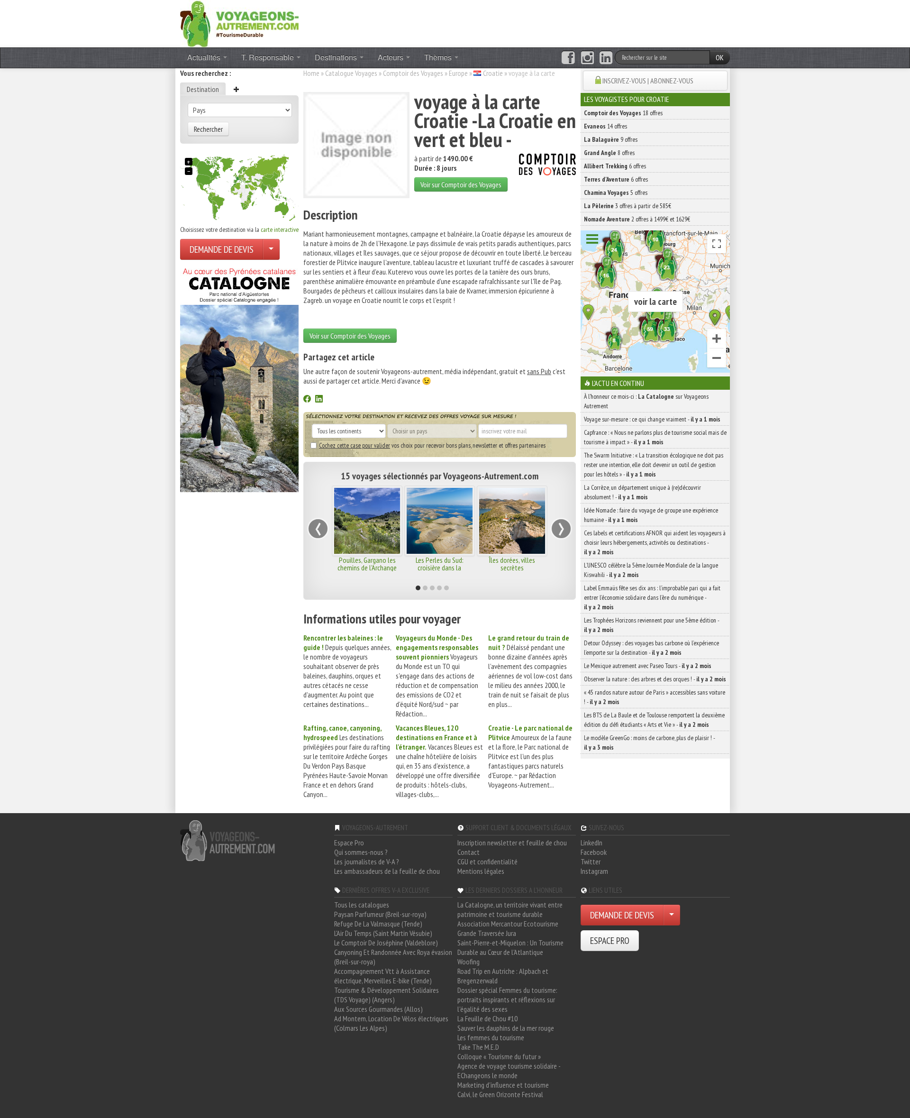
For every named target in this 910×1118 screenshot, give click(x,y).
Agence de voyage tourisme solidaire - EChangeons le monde (508, 1070)
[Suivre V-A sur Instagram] (587, 58)
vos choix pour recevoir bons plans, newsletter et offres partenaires (432, 445)
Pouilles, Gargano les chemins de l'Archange (367, 563)
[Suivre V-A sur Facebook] (568, 58)
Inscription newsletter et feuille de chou (512, 842)
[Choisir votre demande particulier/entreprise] (271, 249)
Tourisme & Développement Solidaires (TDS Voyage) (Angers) (386, 994)
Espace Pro (349, 842)
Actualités (204, 57)
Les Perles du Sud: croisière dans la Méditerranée (440, 567)
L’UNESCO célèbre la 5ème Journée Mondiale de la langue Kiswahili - (651, 570)
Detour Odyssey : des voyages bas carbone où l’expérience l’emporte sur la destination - (651, 648)
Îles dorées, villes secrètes (512, 563)
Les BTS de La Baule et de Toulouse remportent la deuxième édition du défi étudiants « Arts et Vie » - (654, 720)
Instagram (594, 871)
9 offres (610, 139)
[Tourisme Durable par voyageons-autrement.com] (239, 22)
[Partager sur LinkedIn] (319, 399)
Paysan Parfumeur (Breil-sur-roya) (380, 914)
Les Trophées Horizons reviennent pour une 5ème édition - (651, 625)
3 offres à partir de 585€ (627, 206)
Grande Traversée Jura (486, 933)
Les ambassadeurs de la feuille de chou (387, 871)
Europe (458, 73)
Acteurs (391, 57)
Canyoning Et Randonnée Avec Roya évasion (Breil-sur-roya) (393, 956)
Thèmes (439, 57)
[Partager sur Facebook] (307, 399)
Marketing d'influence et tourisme (503, 1085)
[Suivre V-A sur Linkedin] (606, 58)
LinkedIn (591, 842)
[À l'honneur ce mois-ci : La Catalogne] (239, 377)
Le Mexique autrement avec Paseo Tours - (647, 665)
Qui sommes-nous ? (361, 852)
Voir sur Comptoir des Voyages (460, 184)
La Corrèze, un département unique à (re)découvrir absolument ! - (642, 492)
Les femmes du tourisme (490, 1037)
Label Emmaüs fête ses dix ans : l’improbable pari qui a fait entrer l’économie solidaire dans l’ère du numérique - (652, 597)
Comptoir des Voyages (413, 73)
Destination (203, 89)
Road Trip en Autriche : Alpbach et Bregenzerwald (502, 975)
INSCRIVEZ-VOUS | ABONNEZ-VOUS (647, 80)
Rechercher (208, 129)
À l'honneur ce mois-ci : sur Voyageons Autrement (646, 401)
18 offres (623, 113)
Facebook (594, 852)
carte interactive (280, 229)
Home (311, 73)
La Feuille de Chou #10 (487, 1018)
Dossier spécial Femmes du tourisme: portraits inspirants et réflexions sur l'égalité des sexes (507, 999)
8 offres (609, 152)
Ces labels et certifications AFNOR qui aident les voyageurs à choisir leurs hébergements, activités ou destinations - (655, 542)
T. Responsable (268, 57)
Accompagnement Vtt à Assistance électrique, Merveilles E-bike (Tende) (383, 975)
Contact (468, 852)
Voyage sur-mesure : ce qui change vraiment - (652, 419)
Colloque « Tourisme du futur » (499, 1056)
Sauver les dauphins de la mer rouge (505, 1028)
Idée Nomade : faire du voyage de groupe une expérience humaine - (651, 515)
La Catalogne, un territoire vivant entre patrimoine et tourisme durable (510, 909)
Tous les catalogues (361, 904)
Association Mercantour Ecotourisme (507, 923)
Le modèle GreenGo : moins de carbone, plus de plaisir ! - (649, 742)
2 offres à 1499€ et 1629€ (637, 219)
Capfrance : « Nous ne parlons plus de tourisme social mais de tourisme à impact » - (655, 437)
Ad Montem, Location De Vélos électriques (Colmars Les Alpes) (391, 1023)
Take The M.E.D (478, 1047)
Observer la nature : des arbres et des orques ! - (655, 679)
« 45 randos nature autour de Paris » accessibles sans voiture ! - (654, 697)
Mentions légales (480, 871)
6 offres (615, 166)
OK (720, 57)
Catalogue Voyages (351, 73)
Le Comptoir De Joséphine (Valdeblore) (386, 942)
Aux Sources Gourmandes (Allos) (378, 1009)
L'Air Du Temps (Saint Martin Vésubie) (383, 933)
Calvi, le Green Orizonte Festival (500, 1094)
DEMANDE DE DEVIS (222, 249)
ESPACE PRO (609, 941)
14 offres (605, 126)
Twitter (591, 861)
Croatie (493, 73)
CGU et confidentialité (487, 861)
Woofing (468, 961)
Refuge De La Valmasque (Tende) (378, 923)
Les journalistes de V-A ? (366, 861)
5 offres (615, 192)
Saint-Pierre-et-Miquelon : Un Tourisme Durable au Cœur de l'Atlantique (510, 947)
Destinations (337, 57)
